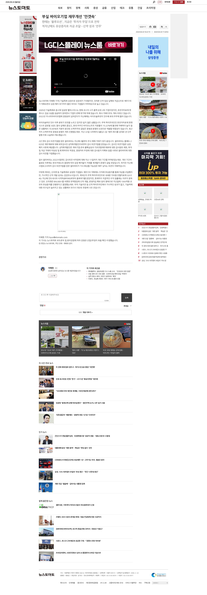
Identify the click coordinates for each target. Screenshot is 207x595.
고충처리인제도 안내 (116, 583)
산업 (113, 8)
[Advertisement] (179, 46)
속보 (60, 8)
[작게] (166, 27)
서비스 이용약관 (130, 583)
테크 (122, 8)
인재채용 (72, 583)
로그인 (189, 2)
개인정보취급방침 (92, 583)
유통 (131, 8)
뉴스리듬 (142, 73)
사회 (87, 8)
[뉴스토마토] (19, 8)
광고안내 (80, 583)
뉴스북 (53, 276)
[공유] (155, 27)
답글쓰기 (143, 27)
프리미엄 (150, 8)
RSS (140, 583)
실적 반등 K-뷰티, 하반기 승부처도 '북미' (102, 276)
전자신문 (167, 2)
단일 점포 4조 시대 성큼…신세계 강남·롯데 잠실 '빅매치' (107, 274)
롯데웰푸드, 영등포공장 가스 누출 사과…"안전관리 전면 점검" (109, 271)
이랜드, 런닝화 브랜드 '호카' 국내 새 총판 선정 (104, 279)
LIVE (160, 2)
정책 (78, 8)
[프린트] (150, 27)
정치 (69, 8)
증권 (95, 8)
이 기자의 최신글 (93, 268)
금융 (104, 8)
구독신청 (147, 583)
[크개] (162, 27)
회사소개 (63, 583)
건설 (140, 8)
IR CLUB (103, 583)
